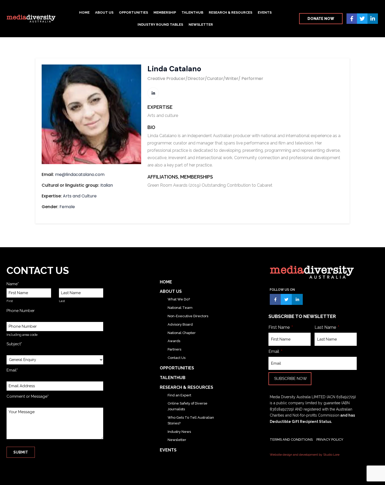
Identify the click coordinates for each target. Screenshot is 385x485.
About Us (104, 12)
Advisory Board (180, 324)
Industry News (179, 432)
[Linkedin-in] (372, 18)
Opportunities (133, 12)
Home (84, 12)
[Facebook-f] (351, 18)
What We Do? (179, 299)
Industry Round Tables (160, 24)
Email (274, 351)
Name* (13, 284)
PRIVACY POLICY (329, 439)
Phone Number (21, 310)
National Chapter (182, 333)
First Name (279, 327)
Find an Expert (179, 395)
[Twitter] (362, 18)
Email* (12, 370)
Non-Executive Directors (188, 316)
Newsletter (201, 24)
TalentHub (192, 12)
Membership (164, 12)
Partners (174, 349)
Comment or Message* (28, 396)
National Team (180, 308)
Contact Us (176, 358)
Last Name (326, 327)
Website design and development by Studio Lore (304, 454)
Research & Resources (230, 12)
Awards (174, 341)
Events (265, 12)
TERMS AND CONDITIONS (291, 439)
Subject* (14, 344)
